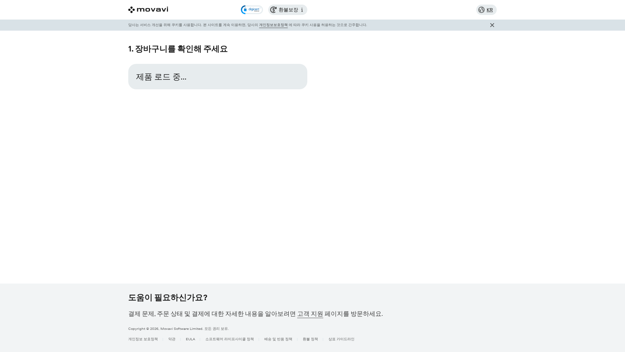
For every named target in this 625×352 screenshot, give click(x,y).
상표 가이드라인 (341, 338)
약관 (171, 338)
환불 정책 (310, 338)
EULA (190, 338)
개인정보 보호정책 (143, 338)
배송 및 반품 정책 (278, 338)
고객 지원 (310, 313)
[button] (252, 10)
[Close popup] (492, 25)
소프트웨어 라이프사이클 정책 (229, 338)
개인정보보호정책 (273, 24)
